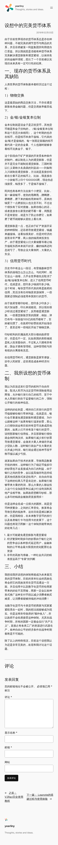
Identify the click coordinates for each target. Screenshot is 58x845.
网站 (7, 762)
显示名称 (11, 732)
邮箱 (8, 747)
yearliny (19, 6)
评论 (8, 697)
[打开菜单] (51, 8)
